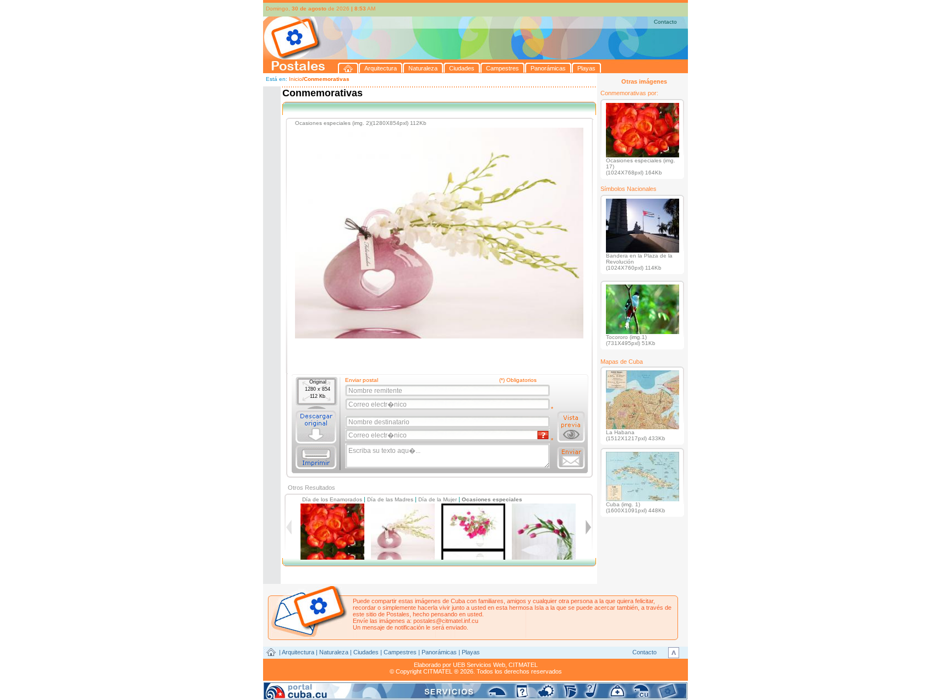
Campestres (400, 652)
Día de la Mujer (437, 499)
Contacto (665, 22)
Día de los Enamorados (332, 499)
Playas (471, 652)
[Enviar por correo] (571, 458)
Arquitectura (298, 652)
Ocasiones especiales (492, 499)
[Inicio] (348, 68)
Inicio (295, 79)
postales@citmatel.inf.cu (445, 620)
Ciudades (366, 652)
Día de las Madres (390, 499)
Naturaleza (333, 652)
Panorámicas (439, 652)
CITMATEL (523, 664)
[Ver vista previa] (571, 427)
